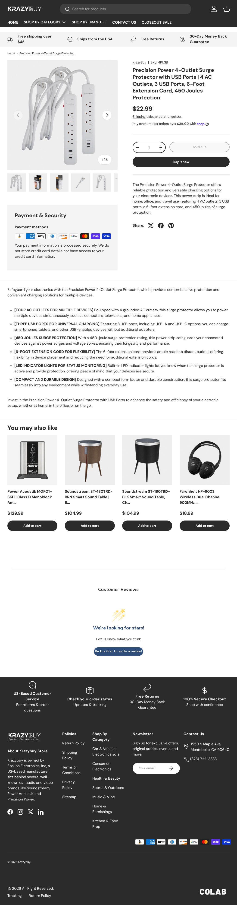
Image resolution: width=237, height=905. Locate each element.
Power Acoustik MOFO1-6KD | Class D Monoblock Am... (29, 497)
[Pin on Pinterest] (171, 225)
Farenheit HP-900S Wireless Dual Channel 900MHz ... (200, 497)
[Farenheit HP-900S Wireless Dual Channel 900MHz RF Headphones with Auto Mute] (205, 460)
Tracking (14, 895)
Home (11, 53)
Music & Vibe (103, 796)
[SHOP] (45, 22)
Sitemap (69, 796)
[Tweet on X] (151, 225)
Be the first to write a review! (118, 651)
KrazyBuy (139, 62)
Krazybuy (24, 862)
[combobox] (125, 9)
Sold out (199, 147)
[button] (227, 9)
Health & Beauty (106, 778)
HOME (12, 22)
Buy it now (181, 162)
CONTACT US (124, 22)
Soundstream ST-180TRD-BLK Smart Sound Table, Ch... (146, 497)
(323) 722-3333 (203, 758)
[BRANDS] (89, 22)
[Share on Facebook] (161, 225)
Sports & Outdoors (108, 787)
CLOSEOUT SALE (157, 22)
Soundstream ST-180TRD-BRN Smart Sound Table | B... (88, 497)
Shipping (139, 116)
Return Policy (73, 743)
